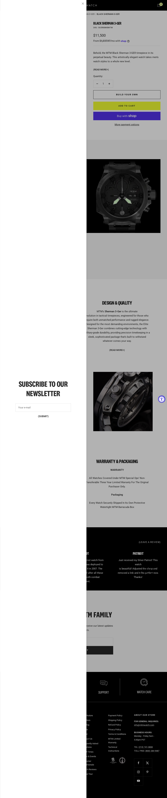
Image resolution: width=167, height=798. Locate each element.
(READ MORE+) (101, 69)
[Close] (83, 3)
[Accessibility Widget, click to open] (161, 399)
